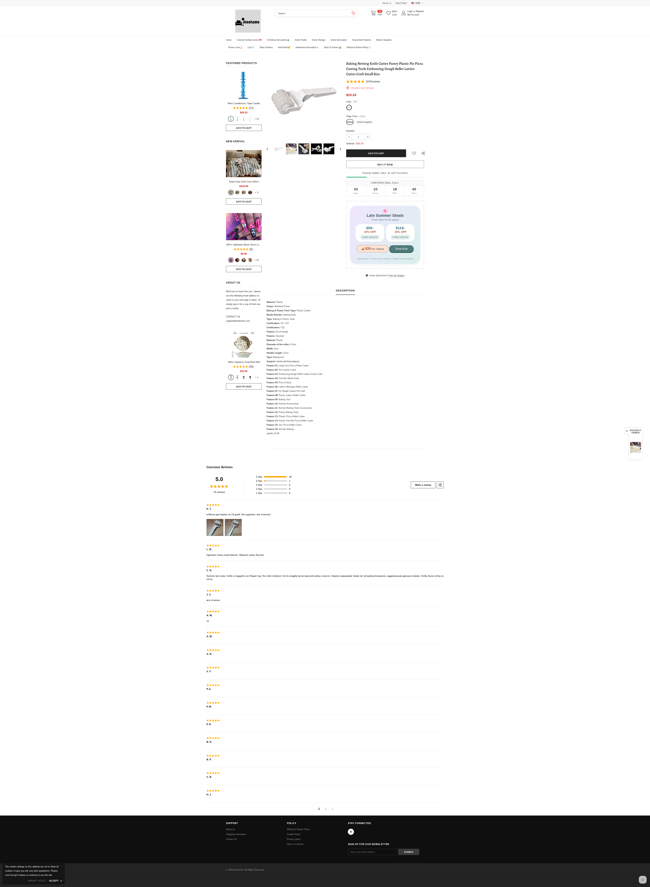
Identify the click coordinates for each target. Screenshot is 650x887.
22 (256, 119)
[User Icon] (403, 13)
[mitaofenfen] (243, 192)
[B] (237, 377)
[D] (250, 377)
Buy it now (385, 164)
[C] (243, 377)
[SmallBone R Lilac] (237, 118)
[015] (230, 260)
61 (256, 260)
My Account (413, 14)
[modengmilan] (237, 192)
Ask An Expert (396, 275)
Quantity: (350, 131)
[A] (230, 377)
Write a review (423, 485)
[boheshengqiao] (230, 192)
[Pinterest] (351, 832)
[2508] (243, 260)
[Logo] (248, 21)
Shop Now (401, 248)
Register (420, 11)
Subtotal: (350, 143)
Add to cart (244, 128)
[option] (304, 99)
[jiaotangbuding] (250, 192)
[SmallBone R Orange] (243, 118)
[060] (250, 260)
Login (410, 11)
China (350, 122)
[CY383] (237, 260)
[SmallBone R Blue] (230, 118)
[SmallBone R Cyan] (250, 118)
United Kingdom (364, 122)
